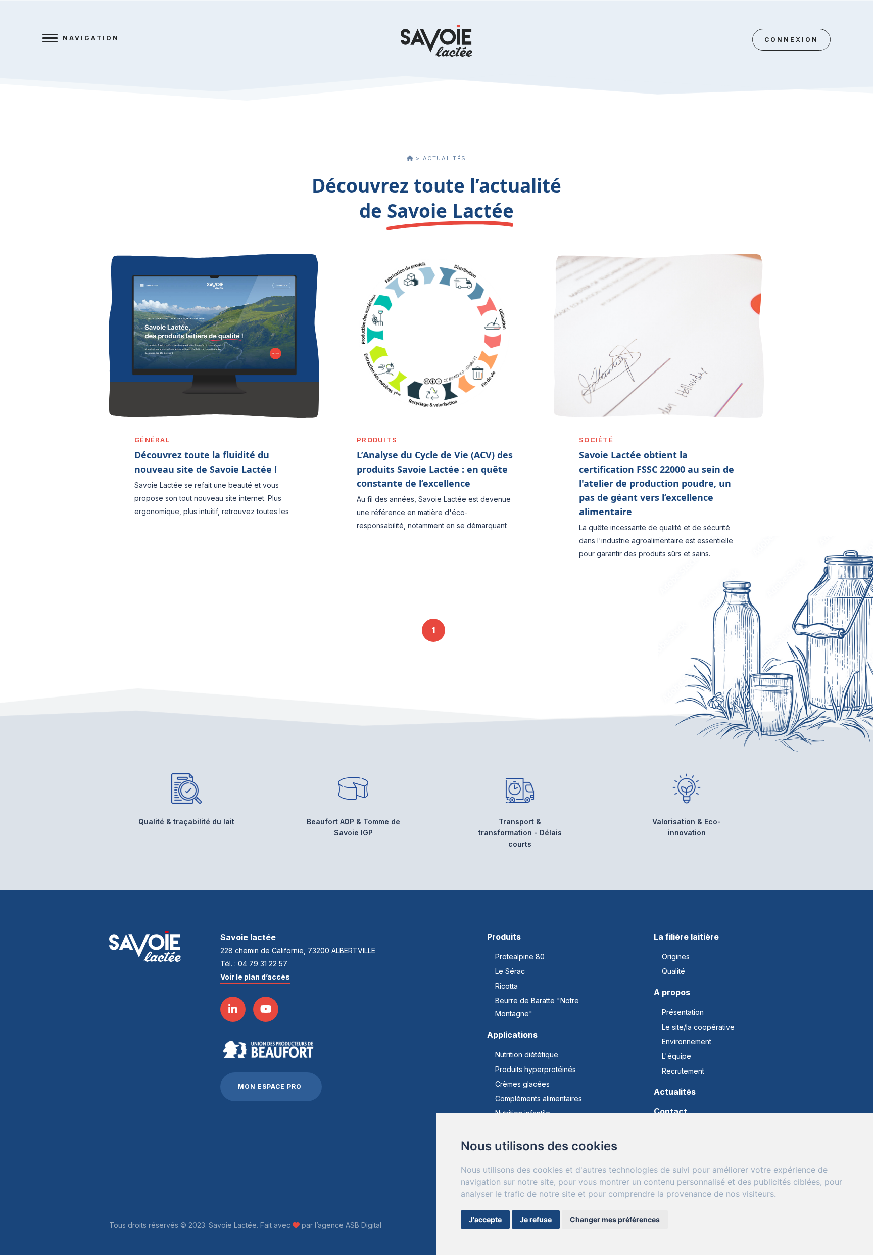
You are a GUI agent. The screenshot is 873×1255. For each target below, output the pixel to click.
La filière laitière (686, 937)
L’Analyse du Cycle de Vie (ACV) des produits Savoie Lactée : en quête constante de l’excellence (435, 469)
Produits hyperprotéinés (535, 1069)
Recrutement (683, 1070)
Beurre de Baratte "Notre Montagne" (537, 1007)
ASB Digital (363, 1225)
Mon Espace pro (270, 1086)
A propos (672, 992)
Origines (676, 956)
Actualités (675, 1092)
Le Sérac (510, 971)
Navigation (91, 38)
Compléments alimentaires (538, 1098)
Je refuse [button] (536, 1219)
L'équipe (676, 1056)
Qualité (673, 971)
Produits (504, 937)
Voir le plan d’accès (255, 976)
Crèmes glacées (522, 1084)
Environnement (686, 1041)
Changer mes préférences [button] (615, 1219)
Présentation (683, 1012)
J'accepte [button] (485, 1219)
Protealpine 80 (520, 956)
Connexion (791, 39)
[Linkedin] (233, 1009)
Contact (670, 1111)
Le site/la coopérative (698, 1026)
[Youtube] (265, 1009)
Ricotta (506, 986)
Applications (512, 1035)
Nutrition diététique (526, 1054)
